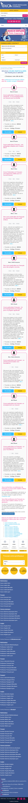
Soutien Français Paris (6, 733)
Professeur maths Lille (6, 649)
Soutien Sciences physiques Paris (9, 750)
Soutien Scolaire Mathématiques (9, 715)
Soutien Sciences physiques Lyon (9, 758)
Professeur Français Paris (7, 663)
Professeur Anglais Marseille (8, 700)
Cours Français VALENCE (12, 528)
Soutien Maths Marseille (6, 721)
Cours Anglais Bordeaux (6, 632)
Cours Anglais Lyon (5, 634)
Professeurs (10, 67)
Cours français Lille (5, 599)
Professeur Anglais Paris (6, 696)
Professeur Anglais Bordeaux (8, 702)
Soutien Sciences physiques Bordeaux (10, 756)
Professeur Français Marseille (8, 667)
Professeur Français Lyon (7, 672)
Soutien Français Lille (6, 735)
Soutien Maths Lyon (5, 726)
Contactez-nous (6, 496)
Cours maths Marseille (6, 587)
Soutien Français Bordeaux (7, 740)
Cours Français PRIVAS (11, 527)
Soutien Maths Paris (5, 717)
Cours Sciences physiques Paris (9, 611)
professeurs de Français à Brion (14, 79)
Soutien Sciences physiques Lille (9, 752)
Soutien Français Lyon (6, 742)
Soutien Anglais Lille (5, 768)
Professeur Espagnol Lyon (7, 688)
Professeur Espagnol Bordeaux (8, 686)
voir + (12, 120)
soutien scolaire (12, 81)
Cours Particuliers (4, 67)
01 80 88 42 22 (14, 21)
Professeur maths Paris (6, 647)
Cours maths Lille (5, 585)
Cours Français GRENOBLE (12, 532)
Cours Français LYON (10, 523)
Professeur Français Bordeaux (8, 670)
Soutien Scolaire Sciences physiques (10, 748)
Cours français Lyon (5, 606)
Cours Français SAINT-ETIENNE (13, 534)
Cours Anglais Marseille (6, 630)
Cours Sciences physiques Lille (8, 613)
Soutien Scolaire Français (7, 731)
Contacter (20, 132)
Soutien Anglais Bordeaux (7, 773)
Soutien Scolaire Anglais (6, 764)
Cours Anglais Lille (5, 628)
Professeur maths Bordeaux (8, 653)
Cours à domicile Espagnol (7, 677)
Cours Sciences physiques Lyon (8, 620)
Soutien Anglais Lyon (6, 775)
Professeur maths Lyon (6, 655)
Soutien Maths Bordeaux (7, 723)
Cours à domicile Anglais (7, 694)
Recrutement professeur (8, 513)
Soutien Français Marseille (7, 738)
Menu (2, 25)
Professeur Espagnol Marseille (8, 684)
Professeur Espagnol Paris (7, 679)
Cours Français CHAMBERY (12, 535)
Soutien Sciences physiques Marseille (10, 754)
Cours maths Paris (5, 583)
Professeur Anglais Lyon (6, 704)
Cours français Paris (5, 597)
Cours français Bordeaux (7, 604)
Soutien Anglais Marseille (7, 770)
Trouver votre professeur (17, 67)
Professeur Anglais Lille (6, 698)
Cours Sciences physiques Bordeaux (10, 618)
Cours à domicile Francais (7, 661)
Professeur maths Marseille (7, 651)
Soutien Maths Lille (5, 719)
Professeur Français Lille (6, 665)
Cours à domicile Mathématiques (9, 644)
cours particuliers (17, 71)
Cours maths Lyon (5, 591)
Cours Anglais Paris (5, 626)
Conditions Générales (14, 801)
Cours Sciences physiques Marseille (10, 616)
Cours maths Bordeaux (6, 589)
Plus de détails (8, 132)
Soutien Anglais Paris (6, 766)
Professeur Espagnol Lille (7, 682)
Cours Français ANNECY (11, 536)
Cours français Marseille (6, 601)
